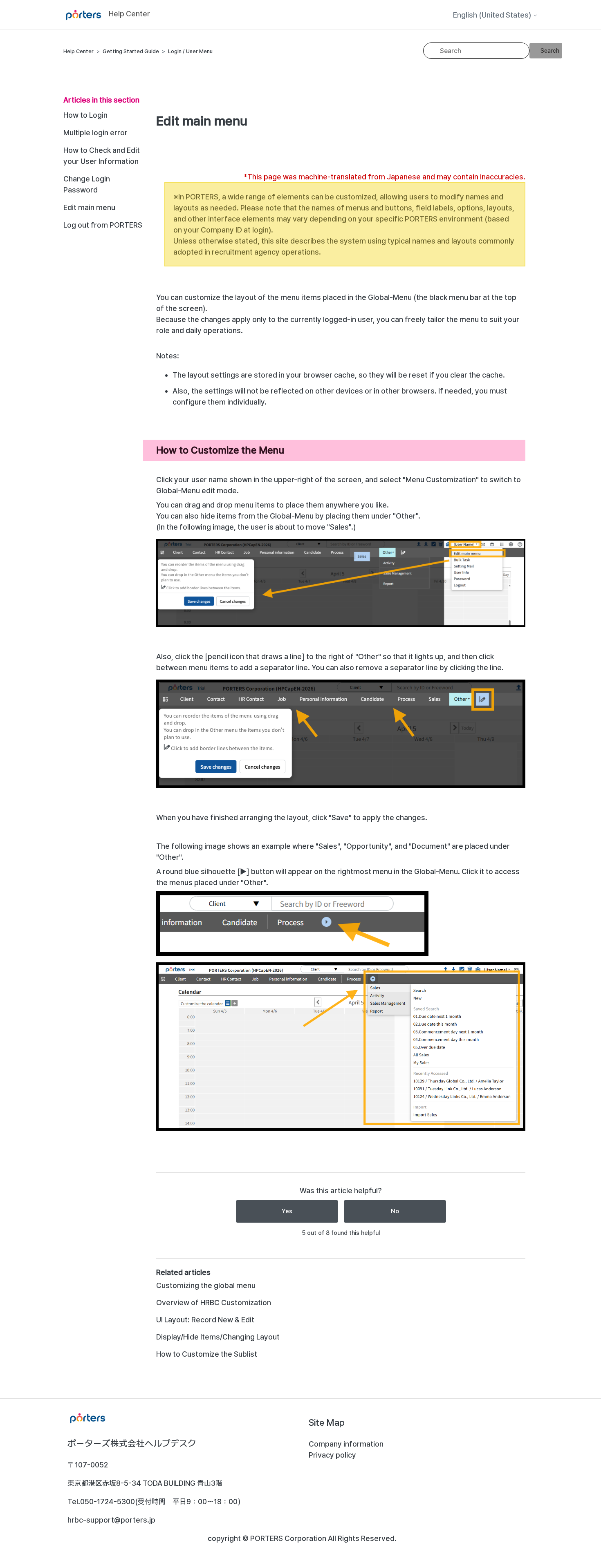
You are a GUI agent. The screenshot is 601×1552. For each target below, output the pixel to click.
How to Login (85, 115)
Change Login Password (86, 184)
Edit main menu (89, 207)
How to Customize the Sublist (206, 1354)
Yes (287, 1211)
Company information (346, 1444)
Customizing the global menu (206, 1285)
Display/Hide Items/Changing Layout (218, 1337)
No (395, 1211)
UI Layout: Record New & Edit (205, 1319)
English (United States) (493, 15)
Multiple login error (95, 132)
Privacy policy (332, 1455)
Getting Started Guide (131, 51)
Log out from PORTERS (102, 225)
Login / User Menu (190, 51)
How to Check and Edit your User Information (101, 155)
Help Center (78, 51)
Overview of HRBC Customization (213, 1302)
